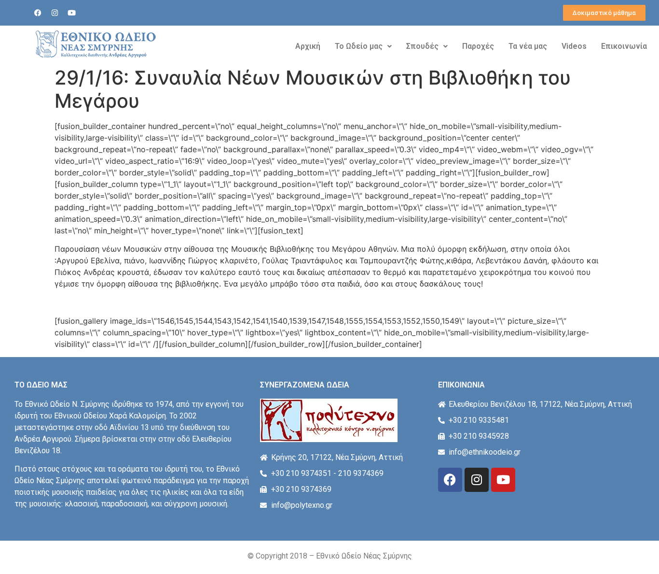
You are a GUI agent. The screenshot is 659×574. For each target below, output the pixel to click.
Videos (574, 46)
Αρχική (307, 46)
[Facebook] (38, 13)
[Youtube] (72, 13)
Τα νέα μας (527, 46)
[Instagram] (55, 13)
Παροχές (478, 46)
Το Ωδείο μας (359, 46)
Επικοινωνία (624, 46)
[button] (363, 46)
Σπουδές (422, 46)
